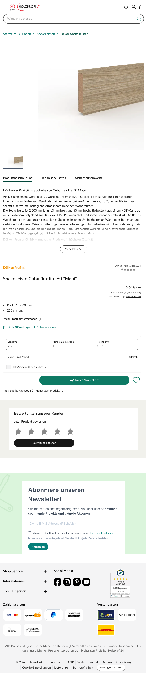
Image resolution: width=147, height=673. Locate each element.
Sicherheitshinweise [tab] (89, 177)
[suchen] (139, 18)
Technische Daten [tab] (54, 177)
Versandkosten (133, 296)
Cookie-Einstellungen (36, 667)
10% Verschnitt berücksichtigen (30, 367)
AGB (71, 662)
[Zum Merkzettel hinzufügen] (136, 380)
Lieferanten (61, 667)
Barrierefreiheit (83, 667)
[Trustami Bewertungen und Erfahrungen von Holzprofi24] (120, 583)
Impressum (57, 662)
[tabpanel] (73, 219)
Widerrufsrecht (87, 662)
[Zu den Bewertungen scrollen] (128, 269)
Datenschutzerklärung (116, 662)
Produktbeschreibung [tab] (17, 177)
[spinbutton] (27, 344)
